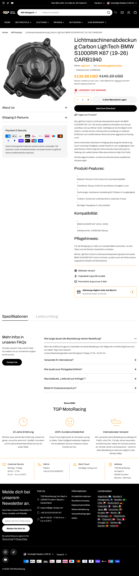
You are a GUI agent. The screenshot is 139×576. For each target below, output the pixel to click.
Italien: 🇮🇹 (117, 506)
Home (5, 32)
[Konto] (128, 12)
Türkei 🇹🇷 (114, 526)
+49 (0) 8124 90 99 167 (50, 513)
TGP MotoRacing (17, 569)
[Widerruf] (115, 12)
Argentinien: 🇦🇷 (104, 496)
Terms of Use (7, 539)
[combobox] (64, 12)
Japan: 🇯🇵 (102, 509)
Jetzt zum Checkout (105, 108)
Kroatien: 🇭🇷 (103, 513)
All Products (16, 32)
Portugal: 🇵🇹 (103, 522)
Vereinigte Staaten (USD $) (122, 3)
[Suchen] (108, 12)
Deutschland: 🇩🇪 (115, 503)
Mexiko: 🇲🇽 (115, 513)
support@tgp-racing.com (51, 508)
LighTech (85, 66)
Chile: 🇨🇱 (102, 503)
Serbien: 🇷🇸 (115, 522)
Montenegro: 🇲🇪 (105, 516)
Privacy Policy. (21, 539)
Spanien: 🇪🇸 (103, 526)
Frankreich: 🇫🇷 (104, 506)
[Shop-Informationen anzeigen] (132, 292)
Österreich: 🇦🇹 (108, 519)
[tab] (15, 317)
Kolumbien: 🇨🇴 (115, 509)
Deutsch (98, 3)
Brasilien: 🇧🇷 (119, 500)
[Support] (122, 12)
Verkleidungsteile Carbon (110, 66)
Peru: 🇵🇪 (121, 519)
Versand (118, 81)
